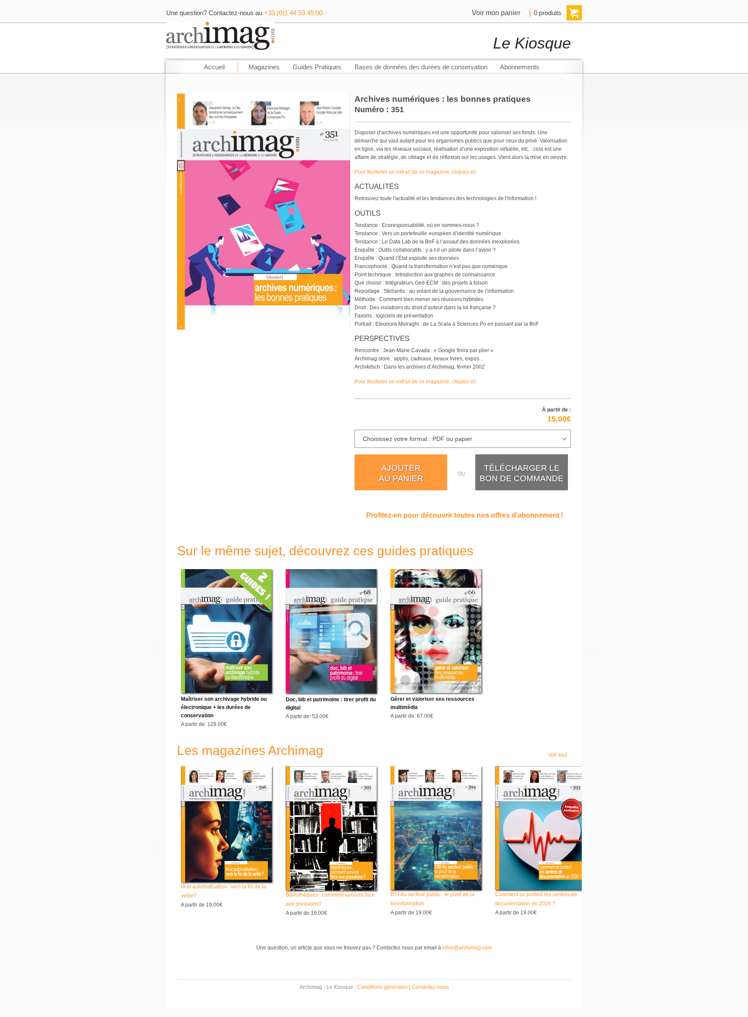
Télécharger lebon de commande (522, 473)
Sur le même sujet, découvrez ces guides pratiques (325, 551)
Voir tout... (559, 755)
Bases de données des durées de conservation (421, 67)
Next (590, 650)
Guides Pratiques (317, 67)
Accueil (214, 67)
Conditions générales (382, 987)
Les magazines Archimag (250, 750)
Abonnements (519, 67)
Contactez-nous (430, 987)
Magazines (264, 67)
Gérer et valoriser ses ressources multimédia (432, 703)
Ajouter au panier (401, 473)
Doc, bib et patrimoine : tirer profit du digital (331, 703)
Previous (157, 650)
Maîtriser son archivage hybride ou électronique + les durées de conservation (224, 707)
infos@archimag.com (467, 948)
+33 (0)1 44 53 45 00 (293, 13)
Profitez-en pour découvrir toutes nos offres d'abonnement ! (464, 515)
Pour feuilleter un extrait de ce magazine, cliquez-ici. (416, 172)
